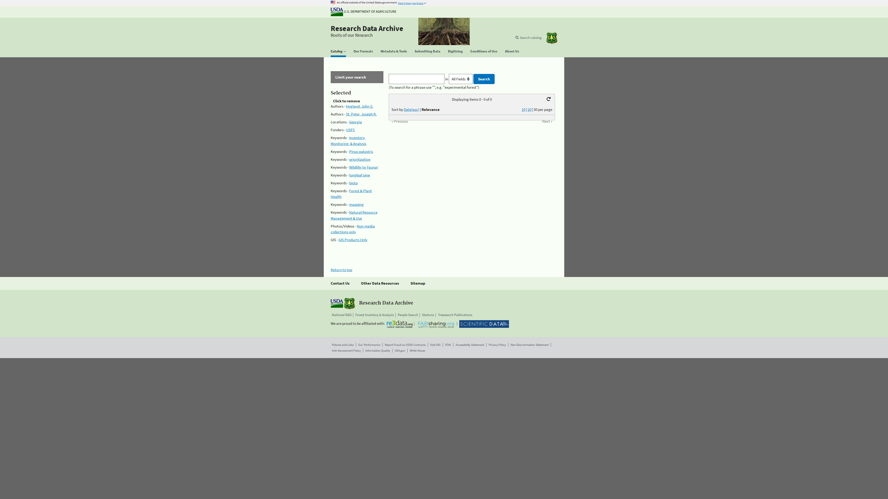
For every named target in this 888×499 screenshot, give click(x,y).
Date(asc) (411, 109)
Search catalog (531, 37)
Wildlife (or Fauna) (363, 167)
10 (523, 109)
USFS (350, 129)
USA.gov (400, 351)
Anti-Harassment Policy (346, 351)
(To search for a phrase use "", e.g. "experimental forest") (434, 87)
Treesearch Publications (455, 315)
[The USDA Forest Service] (551, 38)
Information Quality (377, 351)
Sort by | (416, 109)
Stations (428, 315)
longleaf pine (359, 175)
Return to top (341, 269)
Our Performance (369, 345)
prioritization (359, 159)
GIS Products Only (353, 239)
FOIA (448, 345)
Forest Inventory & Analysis (374, 315)
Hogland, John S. (359, 106)
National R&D (342, 315)
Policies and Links (343, 345)
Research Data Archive (367, 28)
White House (417, 351)
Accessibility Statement (470, 345)
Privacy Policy (497, 345)
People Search (408, 315)
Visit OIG (435, 345)
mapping (356, 204)
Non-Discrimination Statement (530, 345)
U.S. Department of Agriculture (369, 11)
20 (529, 109)
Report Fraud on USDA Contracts (405, 345)
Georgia (355, 122)
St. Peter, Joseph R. (361, 114)
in (447, 79)
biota (353, 183)
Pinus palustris (361, 151)
